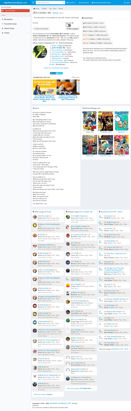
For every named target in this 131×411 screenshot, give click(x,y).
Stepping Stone (57, 58)
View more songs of (43, 394)
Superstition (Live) (57, 56)
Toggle (68, 25)
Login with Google (10, 10)
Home (37, 8)
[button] (33, 2)
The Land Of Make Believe (60, 62)
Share (53, 73)
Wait (53, 64)
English (44, 8)
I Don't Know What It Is (59, 52)
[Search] (63, 2)
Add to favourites (42, 29)
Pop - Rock (52, 8)
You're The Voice (57, 60)
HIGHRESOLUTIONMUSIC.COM (60, 403)
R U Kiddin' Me (59, 48)
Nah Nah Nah (56, 54)
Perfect (54, 46)
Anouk (61, 8)
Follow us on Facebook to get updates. (56, 68)
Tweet (60, 73)
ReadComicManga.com (91, 108)
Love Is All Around (57, 50)
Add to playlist (73, 29)
